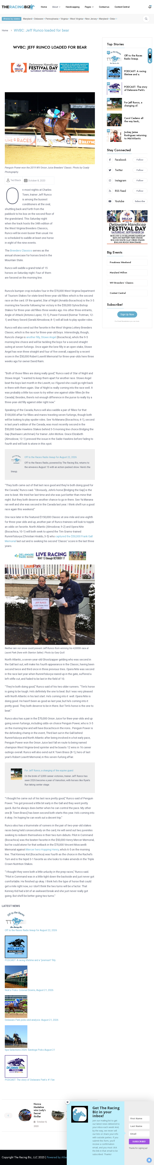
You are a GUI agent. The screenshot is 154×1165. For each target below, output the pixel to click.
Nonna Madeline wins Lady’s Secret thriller (40, 1110)
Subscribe (140, 201)
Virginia (64, 18)
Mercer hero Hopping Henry (42, 849)
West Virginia (76, 18)
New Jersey (91, 18)
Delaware (38, 18)
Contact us (104, 7)
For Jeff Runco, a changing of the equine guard (49, 770)
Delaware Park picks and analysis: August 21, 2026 (31, 1019)
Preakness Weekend (120, 262)
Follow (140, 159)
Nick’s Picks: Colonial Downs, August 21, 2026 (29, 990)
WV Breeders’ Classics (121, 282)
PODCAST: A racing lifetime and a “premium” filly (30, 960)
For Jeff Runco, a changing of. (133, 104)
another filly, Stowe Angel (41, 337)
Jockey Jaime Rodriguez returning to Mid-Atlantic (135, 135)
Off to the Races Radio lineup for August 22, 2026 (51, 457)
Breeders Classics (21, 250)
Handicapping (73, 7)
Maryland (27, 18)
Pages (88, 7)
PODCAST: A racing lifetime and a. (135, 72)
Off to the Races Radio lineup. (133, 57)
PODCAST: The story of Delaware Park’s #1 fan (30, 1079)
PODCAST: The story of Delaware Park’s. (135, 88)
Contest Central (122, 7)
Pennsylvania (52, 18)
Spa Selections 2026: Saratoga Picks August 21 (30, 1049)
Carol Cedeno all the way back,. (133, 119)
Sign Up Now (127, 314)
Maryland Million (118, 272)
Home (44, 7)
